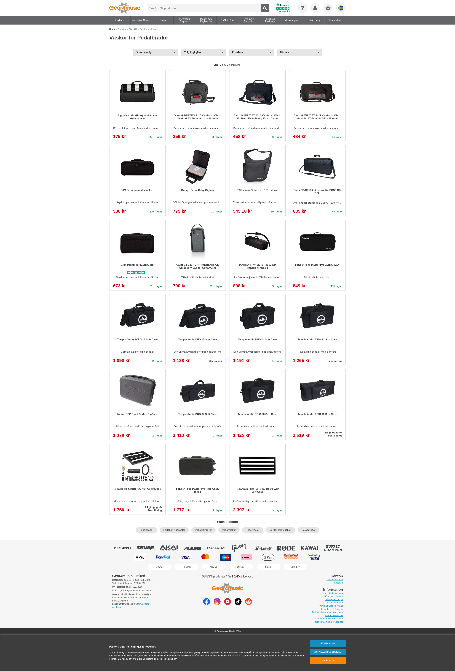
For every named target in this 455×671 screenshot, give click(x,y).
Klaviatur (214, 567)
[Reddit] (248, 604)
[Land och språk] (341, 8)
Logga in (338, 583)
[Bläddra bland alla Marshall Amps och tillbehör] (265, 548)
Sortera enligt (144, 52)
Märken (284, 52)
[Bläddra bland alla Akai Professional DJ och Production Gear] (171, 548)
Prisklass (237, 52)
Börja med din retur (333, 596)
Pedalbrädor (146, 530)
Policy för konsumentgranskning (327, 612)
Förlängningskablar (174, 530)
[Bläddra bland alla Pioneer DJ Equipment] (218, 548)
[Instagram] (217, 604)
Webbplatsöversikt (334, 615)
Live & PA (295, 567)
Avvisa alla (328, 643)
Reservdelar (252, 530)
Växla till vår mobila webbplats (328, 622)
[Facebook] (206, 604)
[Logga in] (315, 8)
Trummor (186, 567)
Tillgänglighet (192, 52)
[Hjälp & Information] (302, 8)
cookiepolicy (238, 655)
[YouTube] (227, 604)
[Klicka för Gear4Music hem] (124, 8)
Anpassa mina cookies (327, 652)
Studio (268, 567)
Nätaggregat (308, 530)
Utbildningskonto (334, 579)
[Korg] (328, 8)
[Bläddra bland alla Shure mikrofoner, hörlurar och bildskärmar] (148, 548)
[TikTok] (238, 604)
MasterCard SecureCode (291, 557)
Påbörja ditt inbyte (334, 599)
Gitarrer (159, 567)
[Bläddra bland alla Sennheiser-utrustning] (124, 548)
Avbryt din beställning (332, 593)
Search (265, 8)
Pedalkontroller (203, 530)
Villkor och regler (334, 602)
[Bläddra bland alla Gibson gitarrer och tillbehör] (241, 548)
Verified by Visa (314, 557)
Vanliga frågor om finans (331, 606)
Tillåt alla (327, 660)
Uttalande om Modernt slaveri (328, 618)
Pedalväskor (229, 530)
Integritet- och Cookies (332, 609)
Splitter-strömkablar (280, 530)
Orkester (241, 567)
